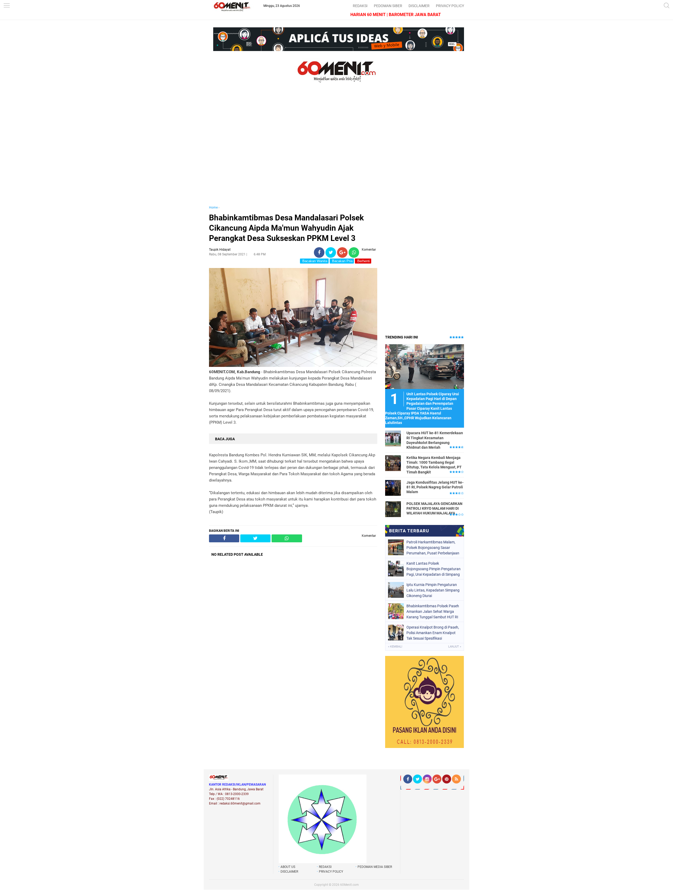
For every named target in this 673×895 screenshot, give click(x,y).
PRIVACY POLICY (450, 6)
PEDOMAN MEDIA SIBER (375, 867)
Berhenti (363, 261)
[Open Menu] (6, 6)
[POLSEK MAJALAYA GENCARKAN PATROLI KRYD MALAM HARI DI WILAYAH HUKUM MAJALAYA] (393, 509)
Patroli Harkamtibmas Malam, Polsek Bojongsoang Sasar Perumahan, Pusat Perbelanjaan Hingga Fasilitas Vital (432, 547)
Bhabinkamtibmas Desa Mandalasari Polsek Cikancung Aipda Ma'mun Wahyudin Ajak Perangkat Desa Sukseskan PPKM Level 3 (286, 228)
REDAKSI (360, 6)
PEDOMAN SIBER (388, 6)
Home (213, 207)
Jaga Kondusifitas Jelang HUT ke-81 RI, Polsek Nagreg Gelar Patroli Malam (434, 487)
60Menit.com (349, 885)
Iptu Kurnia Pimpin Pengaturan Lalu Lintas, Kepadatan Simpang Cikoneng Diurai (433, 590)
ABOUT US (288, 867)
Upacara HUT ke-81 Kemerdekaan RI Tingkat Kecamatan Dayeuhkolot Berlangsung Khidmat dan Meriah (434, 440)
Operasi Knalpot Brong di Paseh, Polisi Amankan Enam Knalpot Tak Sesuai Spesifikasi (432, 632)
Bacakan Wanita (314, 261)
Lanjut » (454, 646)
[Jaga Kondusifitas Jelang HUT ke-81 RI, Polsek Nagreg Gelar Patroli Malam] (393, 487)
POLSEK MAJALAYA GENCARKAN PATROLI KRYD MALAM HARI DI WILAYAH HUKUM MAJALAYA (434, 508)
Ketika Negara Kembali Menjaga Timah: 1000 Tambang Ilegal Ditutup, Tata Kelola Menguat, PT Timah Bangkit (434, 465)
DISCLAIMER (419, 6)
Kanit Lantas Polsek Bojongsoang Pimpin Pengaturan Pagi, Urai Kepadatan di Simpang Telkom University (433, 569)
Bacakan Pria (342, 261)
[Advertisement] (293, 149)
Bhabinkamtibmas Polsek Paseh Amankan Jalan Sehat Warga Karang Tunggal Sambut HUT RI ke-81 (432, 611)
